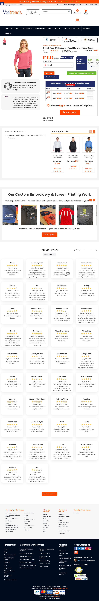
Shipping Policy (8, 568)
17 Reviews (57, 169)
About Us (6, 549)
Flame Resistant (43, 566)
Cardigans (61, 533)
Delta (44, 531)
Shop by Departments (82, 510)
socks (26, 523)
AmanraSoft (56, 596)
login (62, 105)
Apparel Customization (10, 580)
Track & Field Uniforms (65, 558)
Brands (8, 34)
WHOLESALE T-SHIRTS (12, 28)
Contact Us (7, 562)
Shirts (26, 515)
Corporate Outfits (62, 511)
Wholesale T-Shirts (11, 513)
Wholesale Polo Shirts (12, 519)
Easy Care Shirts (63, 527)
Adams (45, 527)
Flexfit (45, 523)
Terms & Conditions (54, 598)
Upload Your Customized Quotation (81, 73)
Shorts (26, 517)
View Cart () (86, 13)
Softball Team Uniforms (62, 569)
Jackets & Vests (29, 513)
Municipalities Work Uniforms (44, 557)
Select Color (47, 61)
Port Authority (47, 517)
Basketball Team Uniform (63, 554)
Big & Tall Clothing (11, 529)
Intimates (27, 521)
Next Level (46, 519)
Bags (7, 523)
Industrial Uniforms (44, 564)
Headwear (9, 521)
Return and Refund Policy (9, 571)
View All (26, 530)
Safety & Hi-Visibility (44, 561)
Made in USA (28, 528)
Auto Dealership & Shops (26, 553)
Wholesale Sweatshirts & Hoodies (13, 516)
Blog (5, 552)
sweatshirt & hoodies (72, 28)
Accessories (9, 531)
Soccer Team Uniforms (65, 565)
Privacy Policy (43, 598)
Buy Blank (49, 73)
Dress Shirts (61, 514)
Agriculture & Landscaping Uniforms (46, 549)
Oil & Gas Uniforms (44, 553)
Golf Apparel (62, 551)
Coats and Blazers (64, 531)
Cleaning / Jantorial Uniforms (27, 562)
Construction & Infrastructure (28, 565)
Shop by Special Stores (15, 510)
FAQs (5, 565)
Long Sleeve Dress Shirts (63, 519)
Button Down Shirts (64, 522)
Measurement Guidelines (8, 576)
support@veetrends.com (60, 588)
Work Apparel (40, 28)
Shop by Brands (46, 511)
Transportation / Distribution (27, 559)
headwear (86, 28)
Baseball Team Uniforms (63, 573)
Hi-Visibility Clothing (11, 525)
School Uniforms (29, 526)
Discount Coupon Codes (9, 558)
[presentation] (90, 131)
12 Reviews (73, 166)
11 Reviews (88, 169)
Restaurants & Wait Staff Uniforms (26, 549)
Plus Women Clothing (12, 527)
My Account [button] (77, 13)
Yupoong (46, 525)
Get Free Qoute (49, 235)
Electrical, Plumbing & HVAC (27, 568)
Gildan (45, 514)
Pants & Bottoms (29, 519)
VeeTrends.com (49, 594)
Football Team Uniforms (63, 561)
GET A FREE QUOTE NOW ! (70, 2)
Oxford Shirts (62, 524)
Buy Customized (51, 77)
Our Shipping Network (10, 555)
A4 (44, 529)
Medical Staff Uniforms (26, 556)
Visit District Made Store (52, 45)
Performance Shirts (64, 517)
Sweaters (61, 529)
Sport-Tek (46, 521)
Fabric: (64, 50)
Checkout (77, 21)
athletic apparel (54, 28)
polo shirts (27, 28)
